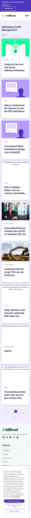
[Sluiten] (26, 469)
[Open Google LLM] (10, 437)
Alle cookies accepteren (14, 501)
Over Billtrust (6, 450)
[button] (3, 15)
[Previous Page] (6, 411)
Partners (5, 461)
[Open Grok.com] (14, 437)
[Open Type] (6, 35)
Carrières (5, 454)
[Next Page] (15, 416)
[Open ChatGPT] (4, 437)
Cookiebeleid (16, 496)
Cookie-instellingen (14, 511)
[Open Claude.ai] (17, 437)
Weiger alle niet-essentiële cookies (14, 506)
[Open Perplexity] (7, 437)
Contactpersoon (7, 458)
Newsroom (6, 465)
